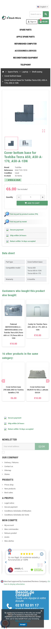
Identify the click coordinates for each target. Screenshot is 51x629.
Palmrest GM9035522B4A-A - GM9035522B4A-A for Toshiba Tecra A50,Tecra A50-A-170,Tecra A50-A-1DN (13, 331)
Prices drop (8, 485)
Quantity (9, 197)
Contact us (8, 466)
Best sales (8, 493)
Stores (7, 474)
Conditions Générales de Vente (16, 515)
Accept (22, 625)
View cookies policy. (22, 621)
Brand (6, 167)
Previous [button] (3, 381)
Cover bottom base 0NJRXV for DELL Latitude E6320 (37, 390)
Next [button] (48, 381)
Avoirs (6, 537)
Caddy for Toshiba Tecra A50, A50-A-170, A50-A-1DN (37, 327)
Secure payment (10, 507)
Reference (8, 170)
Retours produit (10, 533)
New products (10, 489)
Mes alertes (9, 541)
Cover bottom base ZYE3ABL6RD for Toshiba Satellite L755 (13, 390)
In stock (7, 176)
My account (9, 525)
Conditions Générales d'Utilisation (17, 511)
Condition (8, 173)
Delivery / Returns (11, 462)
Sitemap (7, 470)
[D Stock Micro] (11, 17)
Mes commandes (11, 529)
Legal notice (9, 503)
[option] (13, 323)
